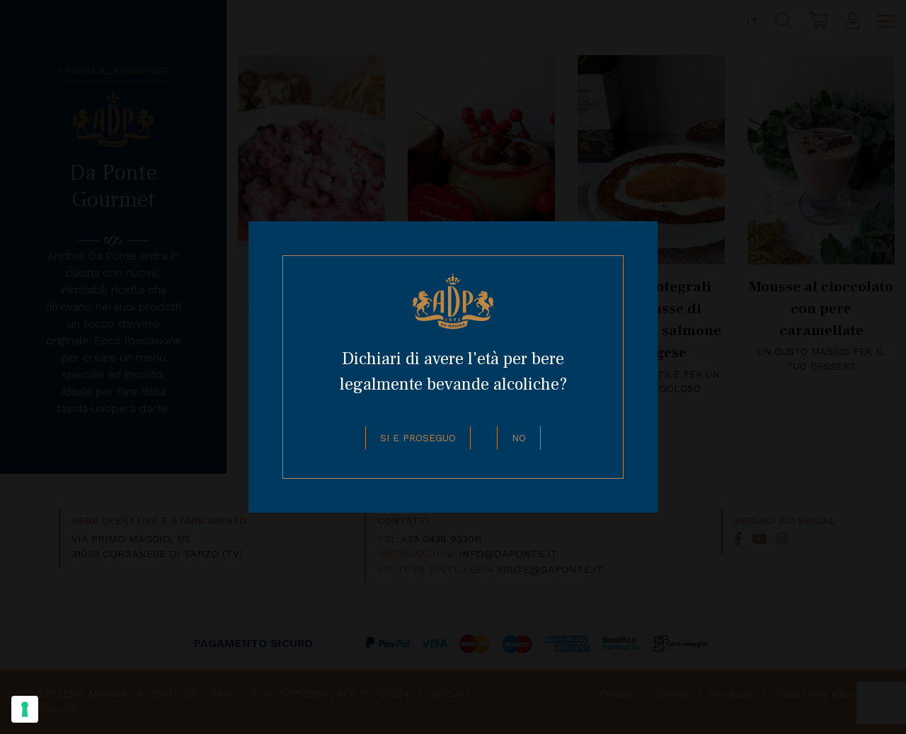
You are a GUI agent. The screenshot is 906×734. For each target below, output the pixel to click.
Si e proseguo (418, 437)
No (519, 437)
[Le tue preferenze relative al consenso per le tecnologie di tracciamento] (24, 709)
